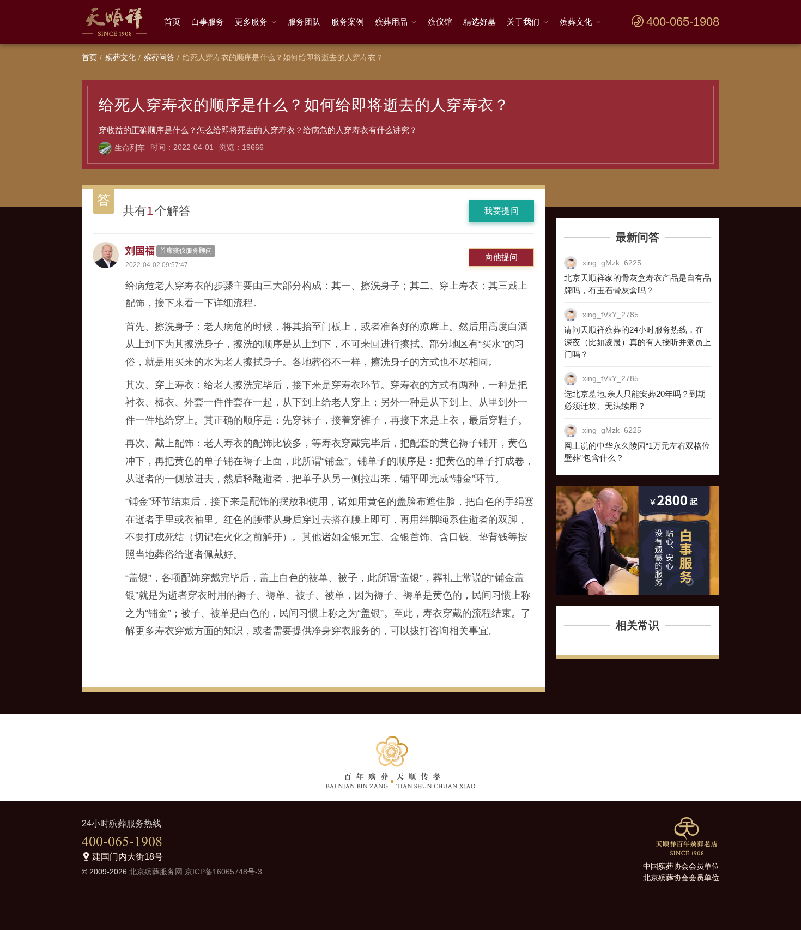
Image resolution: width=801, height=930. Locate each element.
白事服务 (207, 21)
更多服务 (251, 21)
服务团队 (304, 21)
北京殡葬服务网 (156, 871)
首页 (172, 21)
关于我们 (523, 21)
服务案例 (347, 21)
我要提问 (501, 210)
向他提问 (501, 257)
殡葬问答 (159, 57)
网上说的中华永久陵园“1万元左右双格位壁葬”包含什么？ (637, 452)
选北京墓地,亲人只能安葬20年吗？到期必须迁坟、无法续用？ (635, 400)
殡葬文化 (576, 21)
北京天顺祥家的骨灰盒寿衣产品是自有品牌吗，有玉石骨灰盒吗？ (637, 284)
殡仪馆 (440, 21)
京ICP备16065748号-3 (223, 871)
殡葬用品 (391, 21)
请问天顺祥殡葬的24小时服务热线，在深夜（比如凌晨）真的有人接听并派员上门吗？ (637, 342)
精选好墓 (479, 21)
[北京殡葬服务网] (117, 22)
